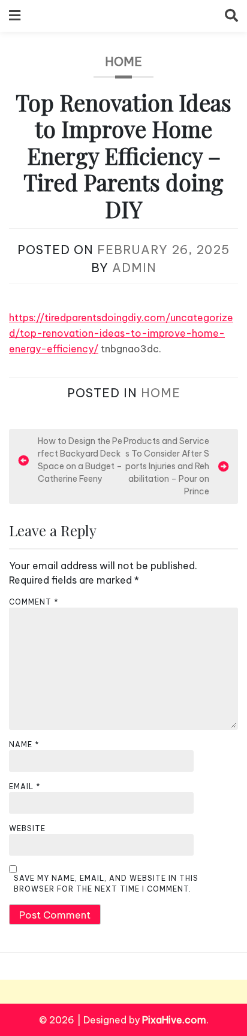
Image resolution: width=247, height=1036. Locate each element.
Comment (34, 601)
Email (25, 786)
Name (24, 744)
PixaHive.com (174, 1020)
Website (27, 828)
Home (123, 61)
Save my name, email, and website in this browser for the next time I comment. (106, 883)
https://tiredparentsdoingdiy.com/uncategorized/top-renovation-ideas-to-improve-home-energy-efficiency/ (121, 333)
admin (134, 267)
